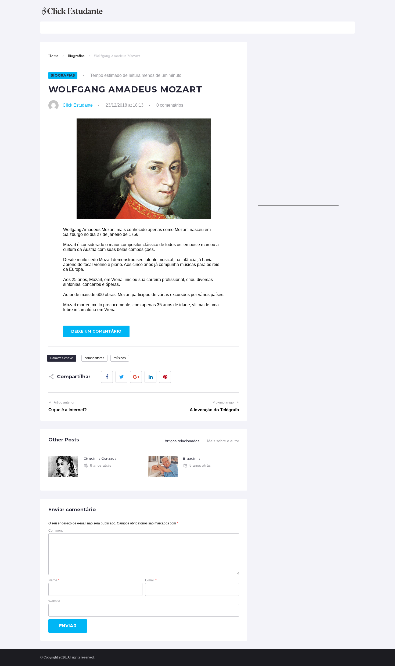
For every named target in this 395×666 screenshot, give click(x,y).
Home (53, 55)
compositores (94, 358)
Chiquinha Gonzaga (100, 458)
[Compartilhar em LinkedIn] (150, 377)
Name (53, 580)
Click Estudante (78, 105)
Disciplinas (99, 27)
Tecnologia (254, 27)
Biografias (180, 27)
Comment (55, 530)
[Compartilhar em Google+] (136, 377)
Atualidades (61, 27)
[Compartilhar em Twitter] (121, 377)
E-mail (151, 580)
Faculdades (142, 27)
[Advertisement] (298, 125)
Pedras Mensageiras (302, 27)
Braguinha (191, 458)
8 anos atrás (100, 465)
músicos (120, 358)
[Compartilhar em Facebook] (107, 377)
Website (54, 601)
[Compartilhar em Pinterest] (165, 377)
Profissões (216, 27)
